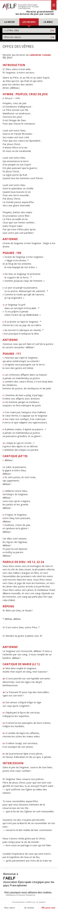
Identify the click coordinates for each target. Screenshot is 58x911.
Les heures (29, 21)
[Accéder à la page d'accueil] (9, 6)
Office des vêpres (28, 37)
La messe (9, 21)
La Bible (48, 21)
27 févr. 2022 (28, 30)
